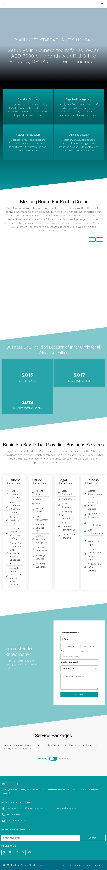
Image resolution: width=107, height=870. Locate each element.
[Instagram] (16, 852)
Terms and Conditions (79, 865)
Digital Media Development (54, 314)
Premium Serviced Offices (54, 339)
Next (99, 239)
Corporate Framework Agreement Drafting (53, 284)
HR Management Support (54, 321)
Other (48, 361)
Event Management (52, 336)
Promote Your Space (52, 345)
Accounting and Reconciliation (51, 296)
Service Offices (51, 334)
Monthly (49, 260)
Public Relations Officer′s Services (54, 328)
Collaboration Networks (53, 303)
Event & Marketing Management (52, 342)
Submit (79, 694)
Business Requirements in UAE (54, 306)
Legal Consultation (52, 288)
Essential (49, 266)
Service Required (69, 662)
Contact (98, 865)
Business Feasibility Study (54, 281)
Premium (49, 269)
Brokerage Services (52, 348)
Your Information (69, 632)
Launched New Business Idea (27, 408)
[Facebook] (3, 852)
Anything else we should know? (52, 365)
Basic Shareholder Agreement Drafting (52, 278)
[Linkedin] (10, 852)
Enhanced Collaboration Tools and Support (53, 324)
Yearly (56, 260)
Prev (92, 239)
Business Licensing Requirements (52, 300)
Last (82, 651)
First (62, 651)
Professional (58, 266)
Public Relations (51, 293)
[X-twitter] (23, 852)
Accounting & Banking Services (53, 310)
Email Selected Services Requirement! (54, 377)
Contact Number (57, 250)
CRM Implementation (53, 318)
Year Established (27, 381)
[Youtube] (29, 852)
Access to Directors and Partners (53, 357)
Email (47, 249)
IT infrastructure (51, 316)
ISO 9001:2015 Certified (79, 381)
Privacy (60, 865)
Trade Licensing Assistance (54, 275)
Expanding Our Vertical (53, 350)
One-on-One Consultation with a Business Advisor (54, 353)
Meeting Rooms (51, 331)
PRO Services (50, 290)
